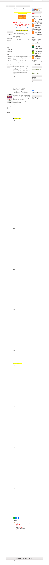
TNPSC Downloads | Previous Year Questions (10, 58)
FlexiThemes (17, 560)
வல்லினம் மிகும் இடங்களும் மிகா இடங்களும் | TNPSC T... (10, 45)
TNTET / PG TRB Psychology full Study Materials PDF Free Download (36, 15)
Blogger (11, 64)
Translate (37, 98)
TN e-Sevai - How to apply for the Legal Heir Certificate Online (38, 52)
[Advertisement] (22, 47)
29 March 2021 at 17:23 (22, 522)
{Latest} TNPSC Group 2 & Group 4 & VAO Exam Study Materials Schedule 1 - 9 (38, 32)
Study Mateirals (14, 0)
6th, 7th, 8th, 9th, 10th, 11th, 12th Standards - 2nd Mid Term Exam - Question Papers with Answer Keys (38, 46)
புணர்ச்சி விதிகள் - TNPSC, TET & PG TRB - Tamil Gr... (10, 49)
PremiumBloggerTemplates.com (27, 560)
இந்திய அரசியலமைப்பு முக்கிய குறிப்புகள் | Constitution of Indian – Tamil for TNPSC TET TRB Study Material (22, 8)
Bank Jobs (18, 0)
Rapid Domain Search (33, 560)
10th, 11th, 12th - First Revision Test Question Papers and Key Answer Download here (37, 62)
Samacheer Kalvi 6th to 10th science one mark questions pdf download (38, 57)
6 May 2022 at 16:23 (21, 527)
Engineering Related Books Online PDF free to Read (10, 109)
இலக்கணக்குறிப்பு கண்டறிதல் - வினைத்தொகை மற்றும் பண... (9, 38)
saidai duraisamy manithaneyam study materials (9, 54)
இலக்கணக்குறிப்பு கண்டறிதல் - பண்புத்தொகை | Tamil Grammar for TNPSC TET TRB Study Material (10, 41)
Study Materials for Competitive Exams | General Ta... (9, 112)
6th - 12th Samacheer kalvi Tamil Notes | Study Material (10, 56)
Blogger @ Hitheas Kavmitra (30, 558)
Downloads (10, 0)
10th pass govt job (18, 524)
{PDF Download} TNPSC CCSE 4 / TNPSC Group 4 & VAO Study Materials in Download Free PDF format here (38, 20)
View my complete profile (34, 78)
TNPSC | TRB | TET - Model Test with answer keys (9, 61)
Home (7, 0)
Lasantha (23, 560)
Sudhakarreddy (17, 522)
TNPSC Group (22, 0)
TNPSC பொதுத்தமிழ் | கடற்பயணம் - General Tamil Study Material (9, 51)
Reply (16, 525)
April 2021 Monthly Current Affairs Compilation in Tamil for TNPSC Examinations (36, 41)
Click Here (26, 22)
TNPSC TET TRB (10, 2)
